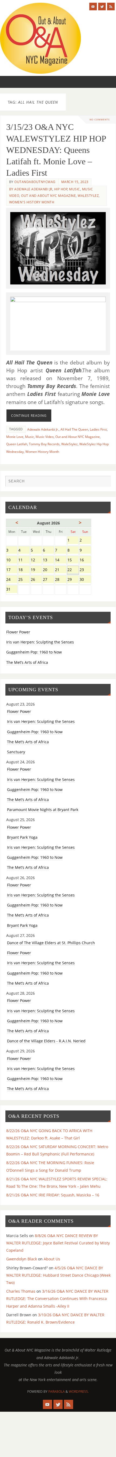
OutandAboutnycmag (35, 182)
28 (60, 580)
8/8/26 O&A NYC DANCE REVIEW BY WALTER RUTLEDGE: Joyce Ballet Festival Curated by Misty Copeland (58, 1243)
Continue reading (29, 416)
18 (23, 570)
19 (36, 570)
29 (73, 580)
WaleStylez (88, 195)
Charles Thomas (20, 1291)
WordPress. (79, 1391)
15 (73, 560)
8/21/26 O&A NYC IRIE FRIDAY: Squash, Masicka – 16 (52, 1194)
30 (85, 580)
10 (11, 560)
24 (11, 580)
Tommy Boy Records (44, 444)
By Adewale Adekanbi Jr (30, 189)
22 (73, 570)
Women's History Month (31, 202)
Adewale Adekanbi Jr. (43, 429)
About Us (52, 1258)
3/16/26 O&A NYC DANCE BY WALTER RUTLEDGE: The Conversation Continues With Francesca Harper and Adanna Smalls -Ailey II (57, 1298)
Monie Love (14, 436)
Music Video (45, 436)
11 (23, 560)
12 (36, 560)
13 (48, 560)
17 (11, 570)
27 (48, 580)
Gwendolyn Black (21, 1258)
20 (48, 570)
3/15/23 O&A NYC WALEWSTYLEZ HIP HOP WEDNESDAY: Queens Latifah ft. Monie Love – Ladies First (56, 150)
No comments (100, 119)
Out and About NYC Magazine (48, 195)
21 (60, 570)
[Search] (104, 482)
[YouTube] (93, 6)
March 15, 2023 (74, 182)
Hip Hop (61, 189)
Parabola (56, 1391)
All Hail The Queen (74, 429)
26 (36, 580)
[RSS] (111, 6)
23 (85, 570)
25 (23, 580)
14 (60, 560)
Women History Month (42, 451)
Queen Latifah (16, 444)
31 (11, 590)
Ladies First (98, 429)
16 (85, 560)
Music (74, 189)
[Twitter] (102, 6)
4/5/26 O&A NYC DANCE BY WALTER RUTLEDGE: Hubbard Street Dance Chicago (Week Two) (58, 1275)
